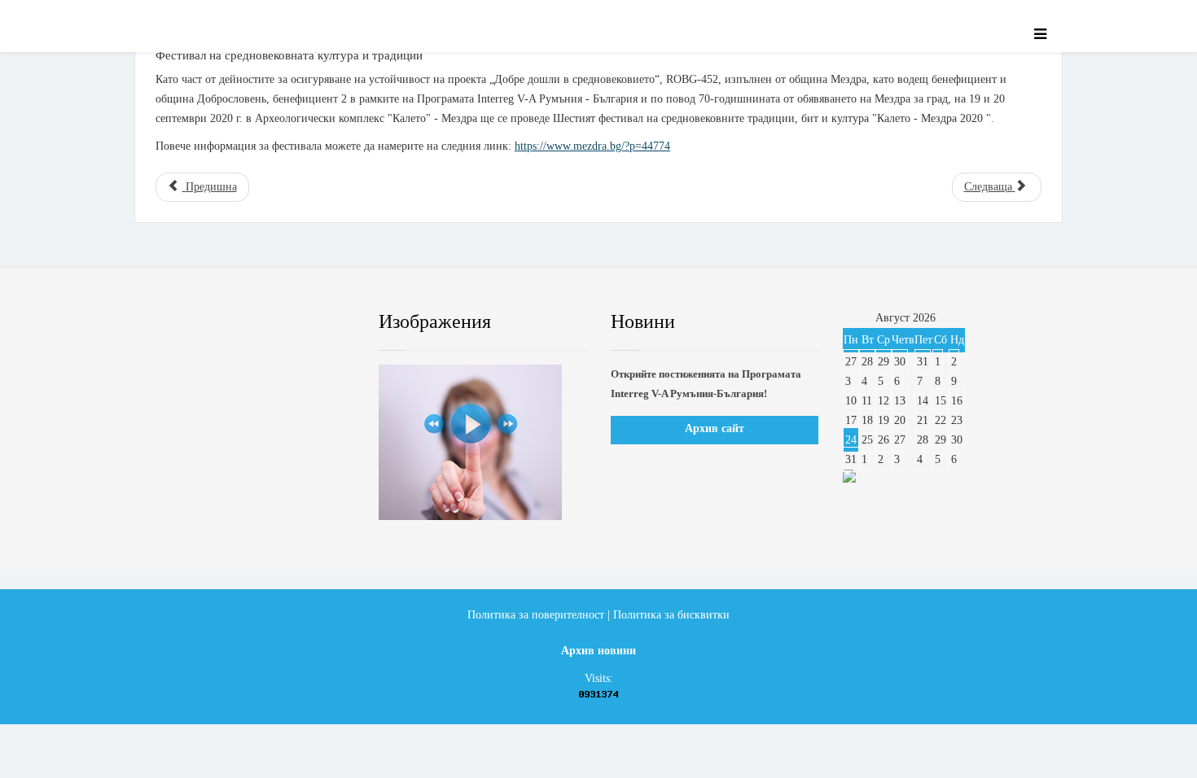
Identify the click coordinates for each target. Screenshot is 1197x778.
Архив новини (598, 651)
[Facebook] (170, 322)
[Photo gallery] (482, 442)
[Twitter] (220, 322)
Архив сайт (714, 428)
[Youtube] (268, 322)
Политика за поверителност (535, 615)
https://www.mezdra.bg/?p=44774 (592, 146)
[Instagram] (317, 322)
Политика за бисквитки (671, 615)
